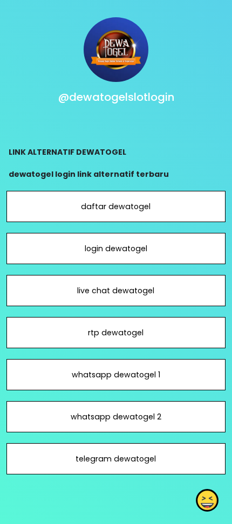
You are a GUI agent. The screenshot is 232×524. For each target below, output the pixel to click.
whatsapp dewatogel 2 (116, 416)
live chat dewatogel (115, 290)
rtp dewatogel (116, 332)
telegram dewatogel (116, 458)
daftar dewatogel (116, 206)
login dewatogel (116, 248)
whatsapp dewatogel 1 (116, 374)
